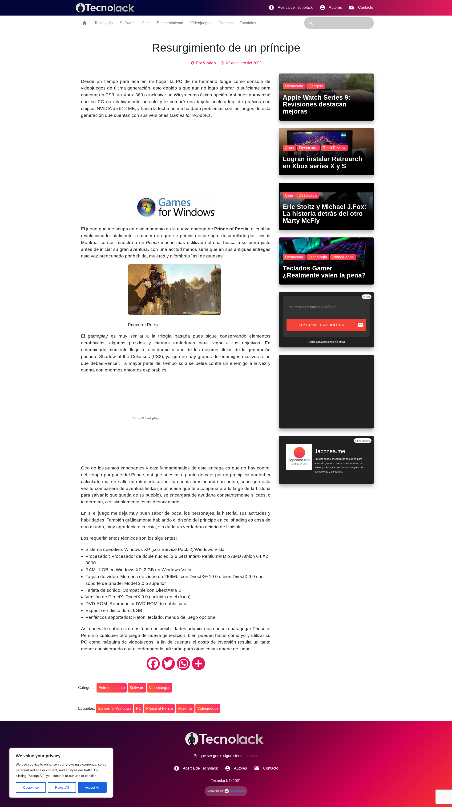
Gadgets (225, 23)
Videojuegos (200, 23)
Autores (331, 7)
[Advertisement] (175, 156)
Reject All (62, 787)
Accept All (92, 787)
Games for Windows (114, 708)
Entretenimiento (170, 23)
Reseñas (185, 708)
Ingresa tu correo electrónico (313, 307)
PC (138, 708)
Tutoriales (248, 23)
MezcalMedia (237, 790)
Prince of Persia (159, 708)
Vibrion (209, 63)
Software (127, 23)
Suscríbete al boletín (331, 325)
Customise (31, 787)
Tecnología (103, 23)
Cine (146, 23)
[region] (61, 773)
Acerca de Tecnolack (291, 7)
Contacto (361, 7)
